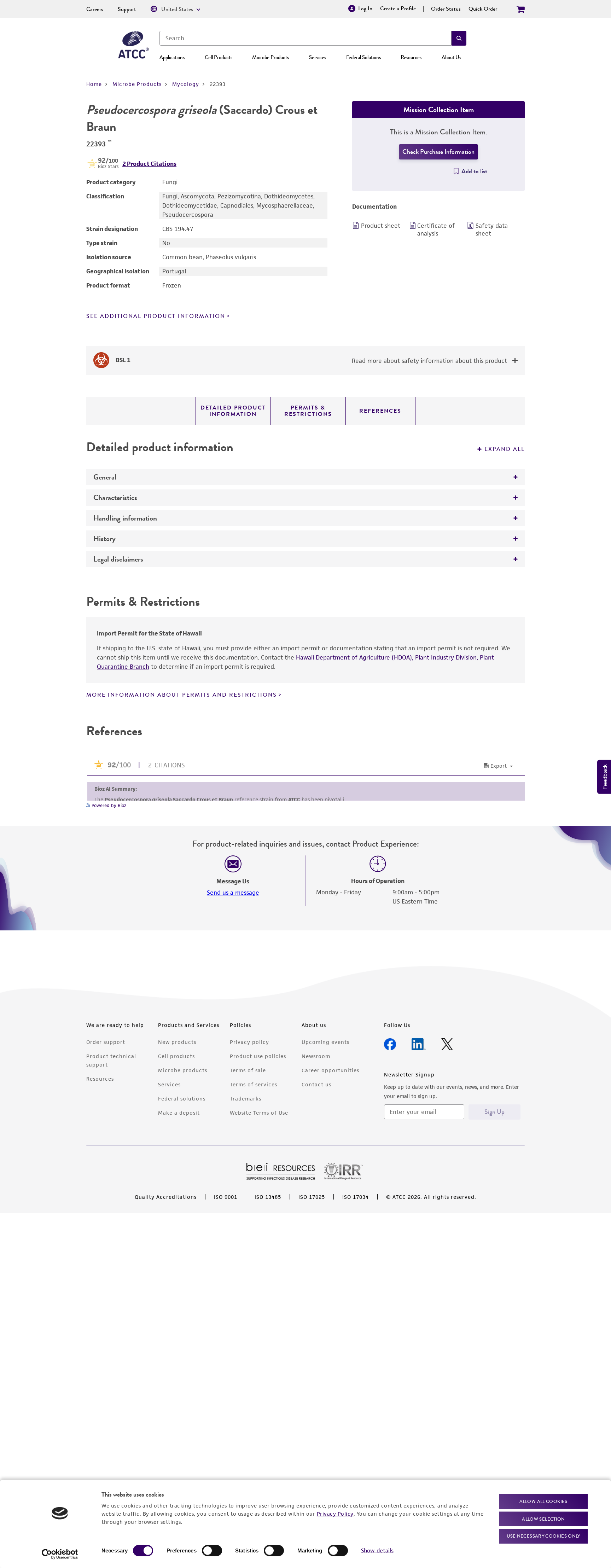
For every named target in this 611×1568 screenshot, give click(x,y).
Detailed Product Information (233, 410)
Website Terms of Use (259, 1112)
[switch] (212, 1550)
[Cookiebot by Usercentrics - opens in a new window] (60, 1554)
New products (177, 1042)
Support (127, 9)
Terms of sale (248, 1070)
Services (317, 57)
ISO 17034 (355, 1197)
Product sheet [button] (380, 226)
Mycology (185, 84)
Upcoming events (325, 1042)
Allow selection (543, 1518)
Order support (105, 1042)
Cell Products (218, 57)
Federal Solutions (363, 57)
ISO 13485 (268, 1197)
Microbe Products (270, 57)
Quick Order (483, 9)
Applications (172, 57)
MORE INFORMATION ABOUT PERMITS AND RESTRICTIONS (181, 695)
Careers (94, 9)
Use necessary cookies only (543, 1536)
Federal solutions (181, 1098)
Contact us (316, 1084)
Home (94, 84)
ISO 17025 (311, 1197)
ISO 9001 (225, 1197)
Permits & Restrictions (308, 410)
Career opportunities (330, 1070)
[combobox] (305, 38)
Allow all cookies (543, 1501)
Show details (377, 1550)
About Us (451, 57)
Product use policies (258, 1056)
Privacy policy (249, 1042)
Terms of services (253, 1084)
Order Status (446, 9)
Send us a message (233, 892)
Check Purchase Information (438, 151)
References (380, 411)
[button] (459, 38)
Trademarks (245, 1098)
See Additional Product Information (155, 316)
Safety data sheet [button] (492, 229)
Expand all (504, 449)
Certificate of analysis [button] (436, 229)
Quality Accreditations (166, 1197)
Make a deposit (179, 1112)
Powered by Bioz (108, 805)
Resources (411, 57)
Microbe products (182, 1070)
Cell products (176, 1056)
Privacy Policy (335, 1513)
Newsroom (316, 1056)
